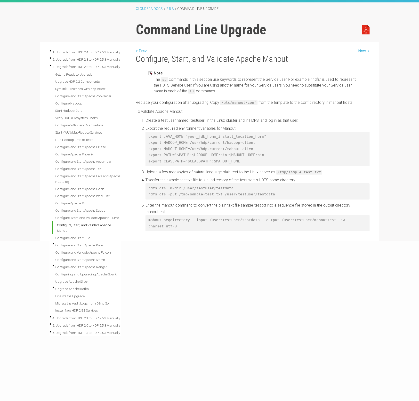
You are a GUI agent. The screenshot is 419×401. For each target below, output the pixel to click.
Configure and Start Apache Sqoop (80, 210)
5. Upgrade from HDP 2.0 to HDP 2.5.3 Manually (86, 325)
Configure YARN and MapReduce (79, 125)
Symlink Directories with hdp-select (80, 89)
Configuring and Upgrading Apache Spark (86, 274)
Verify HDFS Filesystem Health (76, 118)
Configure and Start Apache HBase (80, 147)
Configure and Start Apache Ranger (81, 267)
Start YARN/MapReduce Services (78, 132)
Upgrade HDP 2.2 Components (77, 81)
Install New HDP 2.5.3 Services (76, 310)
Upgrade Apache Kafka (72, 289)
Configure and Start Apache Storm (80, 260)
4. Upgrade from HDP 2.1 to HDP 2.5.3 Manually (86, 318)
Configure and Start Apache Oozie (79, 189)
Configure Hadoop (68, 103)
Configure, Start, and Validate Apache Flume (87, 218)
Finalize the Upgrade (70, 296)
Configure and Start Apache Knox (79, 245)
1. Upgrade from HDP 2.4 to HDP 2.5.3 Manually (86, 52)
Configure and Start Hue (72, 238)
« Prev (141, 51)
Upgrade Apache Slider (71, 281)
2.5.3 (170, 9)
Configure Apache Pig (71, 203)
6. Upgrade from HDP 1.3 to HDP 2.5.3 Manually (86, 333)
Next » (364, 51)
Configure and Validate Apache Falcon (83, 252)
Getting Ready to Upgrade (73, 74)
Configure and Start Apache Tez (78, 169)
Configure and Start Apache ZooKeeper (83, 96)
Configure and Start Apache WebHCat (82, 196)
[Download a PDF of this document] (366, 29)
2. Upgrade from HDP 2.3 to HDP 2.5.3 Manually (86, 59)
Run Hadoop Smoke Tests (74, 140)
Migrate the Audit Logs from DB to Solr (83, 303)
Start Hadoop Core (68, 110)
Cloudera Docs (149, 9)
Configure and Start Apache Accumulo (83, 161)
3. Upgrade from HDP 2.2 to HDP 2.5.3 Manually (86, 67)
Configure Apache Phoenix (74, 154)
